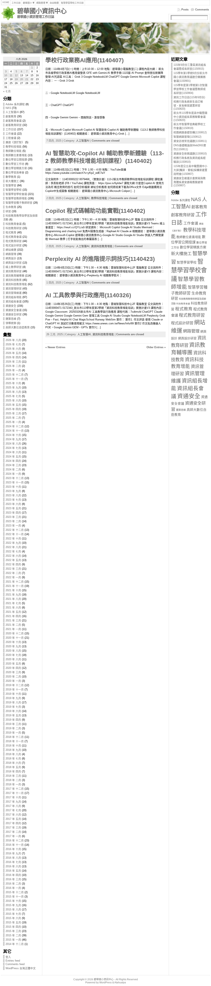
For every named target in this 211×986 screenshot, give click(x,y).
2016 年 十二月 (15, 840)
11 (11, 75)
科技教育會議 (14, 223)
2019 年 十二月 (15, 685)
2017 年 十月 (13, 797)
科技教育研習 (14, 228)
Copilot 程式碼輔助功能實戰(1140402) (95, 211)
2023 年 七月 (13, 499)
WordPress (105, 982)
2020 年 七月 (13, 655)
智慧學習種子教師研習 (19, 202)
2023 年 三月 (13, 516)
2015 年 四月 (13, 926)
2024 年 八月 (13, 443)
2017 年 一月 (13, 836)
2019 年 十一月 (15, 689)
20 (21, 79)
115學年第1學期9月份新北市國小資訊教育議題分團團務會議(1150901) (190, 76)
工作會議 (11, 133)
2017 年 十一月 (15, 793)
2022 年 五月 (13, 560)
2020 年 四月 (13, 667)
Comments (202, 9)
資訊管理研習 (14, 288)
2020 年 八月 (13, 650)
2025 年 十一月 (15, 378)
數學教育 (11, 176)
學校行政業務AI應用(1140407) (84, 60)
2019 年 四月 (13, 719)
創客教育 (11, 116)
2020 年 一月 (13, 680)
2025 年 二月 (13, 417)
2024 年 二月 (13, 469)
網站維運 (11, 249)
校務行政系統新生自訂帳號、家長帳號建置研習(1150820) (188, 105)
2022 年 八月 (13, 547)
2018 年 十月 (13, 745)
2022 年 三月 (13, 568)
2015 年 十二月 (15, 892)
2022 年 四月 (13, 564)
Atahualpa (120, 982)
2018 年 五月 (13, 767)
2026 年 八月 (13, 340)
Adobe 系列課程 (15, 104)
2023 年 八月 (13, 495)
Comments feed (15, 964)
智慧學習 (11, 185)
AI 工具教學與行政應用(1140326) (88, 295)
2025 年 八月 (13, 391)
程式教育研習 (14, 241)
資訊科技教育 (14, 279)
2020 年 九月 (13, 646)
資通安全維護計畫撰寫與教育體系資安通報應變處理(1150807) (189, 182)
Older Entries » (156, 347)
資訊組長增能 (14, 297)
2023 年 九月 (13, 491)
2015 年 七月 (13, 913)
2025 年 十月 (13, 383)
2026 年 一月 (13, 370)
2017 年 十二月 (15, 788)
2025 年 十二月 (15, 374)
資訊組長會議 (14, 301)
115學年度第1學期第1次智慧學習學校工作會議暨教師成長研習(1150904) (190, 89)
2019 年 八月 (13, 702)
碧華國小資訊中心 (42, 11)
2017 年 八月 (13, 805)
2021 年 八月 (13, 598)
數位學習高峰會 (15, 172)
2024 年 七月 (13, 447)
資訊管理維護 (14, 292)
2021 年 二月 (13, 624)
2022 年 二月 (13, 573)
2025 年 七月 (13, 396)
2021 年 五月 (13, 611)
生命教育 (11, 206)
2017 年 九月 (13, 801)
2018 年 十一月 (15, 741)
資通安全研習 (14, 314)
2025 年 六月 (13, 400)
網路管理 (11, 254)
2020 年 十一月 (15, 637)
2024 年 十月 (13, 435)
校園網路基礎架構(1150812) (190, 132)
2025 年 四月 (13, 409)
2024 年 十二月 (15, 426)
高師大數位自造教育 (18, 327)
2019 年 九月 (13, 698)
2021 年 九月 (13, 594)
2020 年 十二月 (15, 633)
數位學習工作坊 (15, 163)
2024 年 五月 (13, 456)
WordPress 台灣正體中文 (21, 968)
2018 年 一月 (13, 784)
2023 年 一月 (13, 525)
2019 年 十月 (13, 693)
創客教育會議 (14, 120)
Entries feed (13, 960)
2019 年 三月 (13, 724)
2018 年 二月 (13, 780)
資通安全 (11, 305)
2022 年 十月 (13, 538)
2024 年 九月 (13, 439)
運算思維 (11, 318)
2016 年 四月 (13, 875)
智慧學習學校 (14, 189)
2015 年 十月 (13, 900)
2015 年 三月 (13, 931)
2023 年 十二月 (15, 478)
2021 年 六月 (13, 607)
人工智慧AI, (83, 198)
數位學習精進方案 (16, 168)
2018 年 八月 (13, 754)
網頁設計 (11, 258)
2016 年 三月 (13, 879)
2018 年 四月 (13, 771)
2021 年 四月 (13, 616)
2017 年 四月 (13, 823)
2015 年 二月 (13, 935)
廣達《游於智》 (15, 142)
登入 (8, 956)
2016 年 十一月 (15, 844)
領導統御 (11, 323)
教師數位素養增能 (16, 155)
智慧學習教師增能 (16, 198)
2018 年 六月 (13, 762)
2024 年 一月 (13, 473)
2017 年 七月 (13, 810)
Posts (185, 9)
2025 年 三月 (13, 413)
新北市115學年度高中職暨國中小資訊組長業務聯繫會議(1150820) (190, 116)
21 (26, 79)
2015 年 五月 (13, 922)
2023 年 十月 (13, 486)
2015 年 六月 (13, 918)
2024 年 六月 (13, 452)
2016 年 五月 (13, 870)
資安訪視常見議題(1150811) (190, 141)
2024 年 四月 (13, 460)
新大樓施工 (12, 181)
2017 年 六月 (13, 814)
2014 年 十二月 (15, 944)
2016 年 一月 (13, 887)
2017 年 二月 (13, 831)
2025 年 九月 (13, 387)
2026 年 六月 (13, 348)
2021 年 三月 (13, 620)
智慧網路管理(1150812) (187, 136)
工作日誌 (11, 129)
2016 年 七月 (13, 862)
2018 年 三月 (13, 775)
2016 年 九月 (13, 853)
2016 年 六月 (13, 866)
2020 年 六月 (13, 659)
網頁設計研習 (14, 262)
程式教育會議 (14, 236)
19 (16, 79)
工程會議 (11, 137)
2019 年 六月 (13, 711)
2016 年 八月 (13, 857)
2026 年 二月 (13, 365)
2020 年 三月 (13, 672)
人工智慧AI (12, 112)
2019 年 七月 (13, 706)
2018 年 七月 (13, 758)
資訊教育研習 (14, 271)
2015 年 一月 (13, 939)
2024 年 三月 (13, 465)
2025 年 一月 (13, 422)
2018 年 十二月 (15, 736)
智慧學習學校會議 (16, 194)
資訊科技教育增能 (16, 284)
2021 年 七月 (13, 603)
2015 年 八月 (13, 909)
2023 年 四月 (13, 512)
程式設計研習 (14, 245)
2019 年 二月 (13, 728)
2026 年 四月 (13, 357)
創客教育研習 (14, 125)
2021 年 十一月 (15, 585)
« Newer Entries (55, 347)
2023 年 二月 (13, 521)
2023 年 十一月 (15, 482)
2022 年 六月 (13, 555)
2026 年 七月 (13, 344)
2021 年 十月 (13, 590)
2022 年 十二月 (15, 529)
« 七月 (7, 91)
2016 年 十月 (13, 849)
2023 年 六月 (13, 504)
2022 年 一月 (13, 577)
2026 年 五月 (13, 353)
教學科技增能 (14, 146)
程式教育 (11, 232)
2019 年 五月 (13, 715)
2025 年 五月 (13, 404)
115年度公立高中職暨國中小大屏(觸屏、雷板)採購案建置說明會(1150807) (190, 170)
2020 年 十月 (13, 642)
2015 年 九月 (13, 905)
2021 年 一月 (13, 629)
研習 (8, 211)
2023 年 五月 (13, 508)
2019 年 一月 (13, 732)
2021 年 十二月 (15, 581)
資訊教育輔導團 (15, 275)
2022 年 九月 (13, 542)
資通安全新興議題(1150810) (190, 153)
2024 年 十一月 (15, 430)
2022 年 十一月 (15, 534)
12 (16, 75)
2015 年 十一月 (15, 896)
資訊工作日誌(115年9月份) (189, 97)
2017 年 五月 (13, 818)
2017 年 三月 (13, 827)
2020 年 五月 (13, 663)
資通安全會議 (14, 310)
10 (5, 75)
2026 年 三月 (13, 361)
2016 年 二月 (13, 883)
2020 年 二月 (13, 676)
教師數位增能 (14, 150)
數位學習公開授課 (16, 159)
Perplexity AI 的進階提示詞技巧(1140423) (100, 259)
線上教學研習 (14, 266)
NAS (8, 107)
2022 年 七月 (13, 551)
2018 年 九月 (13, 749)
